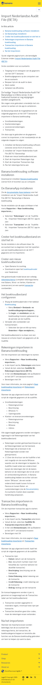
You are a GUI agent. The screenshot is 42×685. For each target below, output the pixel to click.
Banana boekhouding (29, 179)
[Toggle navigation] (39, 3)
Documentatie (32, 489)
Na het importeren (12, 51)
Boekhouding (10, 304)
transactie (29, 285)
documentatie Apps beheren (19, 192)
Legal (3, 677)
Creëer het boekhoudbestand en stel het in (22, 36)
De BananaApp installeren (15, 34)
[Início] (8, 3)
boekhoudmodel (30, 269)
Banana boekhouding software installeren (22, 31)
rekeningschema (8, 280)
